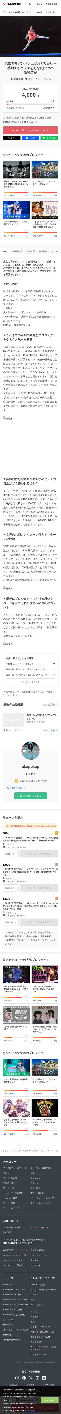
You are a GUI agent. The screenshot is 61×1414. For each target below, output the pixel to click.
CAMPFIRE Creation (12, 1294)
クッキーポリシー (38, 1354)
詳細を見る (9, 854)
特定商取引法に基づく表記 (42, 1331)
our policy (31, 1410)
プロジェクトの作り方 (13, 1260)
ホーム (5, 251)
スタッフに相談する (39, 1227)
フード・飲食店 (10, 1178)
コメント (55, 251)
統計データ (35, 1265)
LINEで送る (51, 137)
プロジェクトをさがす (46, 12)
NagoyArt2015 (17, 787)
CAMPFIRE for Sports (12, 1309)
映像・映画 (35, 1187)
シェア (32, 137)
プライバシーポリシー (40, 1326)
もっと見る (49, 704)
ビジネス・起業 (10, 1198)
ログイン (38, 4)
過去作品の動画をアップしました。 (42, 716)
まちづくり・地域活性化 (41, 1167)
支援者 (30, 251)
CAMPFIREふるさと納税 (14, 1314)
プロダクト (8, 1172)
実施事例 (34, 1260)
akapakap (19, 78)
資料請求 (7, 1232)
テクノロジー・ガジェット (15, 1167)
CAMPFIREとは (38, 1284)
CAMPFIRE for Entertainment (16, 1304)
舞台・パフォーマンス (39, 78)
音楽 (32, 1172)
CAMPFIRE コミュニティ (14, 1289)
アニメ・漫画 (9, 1182)
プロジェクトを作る (12, 1227)
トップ (5, 1150)
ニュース (34, 1294)
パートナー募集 (47, 1384)
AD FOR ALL (9, 1319)
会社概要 (14, 1384)
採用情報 (30, 1384)
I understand (49, 1400)
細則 (32, 1321)
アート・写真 (9, 1203)
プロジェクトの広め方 (13, 1265)
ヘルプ (33, 1299)
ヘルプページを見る (30, 681)
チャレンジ (35, 1178)
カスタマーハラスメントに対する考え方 (43, 1348)
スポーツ (34, 1182)
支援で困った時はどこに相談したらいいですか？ (27, 674)
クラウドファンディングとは (16, 1255)
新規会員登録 (51, 4)
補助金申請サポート (12, 1339)
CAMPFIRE (8, 1284)
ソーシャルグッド (11, 1207)
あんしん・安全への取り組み (43, 1289)
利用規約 (34, 1316)
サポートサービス (38, 1255)
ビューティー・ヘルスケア (42, 1198)
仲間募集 (43, 251)
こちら (38, 691)
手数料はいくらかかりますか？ (19, 664)
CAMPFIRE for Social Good (15, 1299)
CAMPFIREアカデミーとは (15, 1250)
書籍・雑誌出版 (37, 1192)
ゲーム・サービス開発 (13, 1192)
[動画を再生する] (30, 37)
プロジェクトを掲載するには (15, 12)
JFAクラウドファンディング (15, 1329)
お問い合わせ (36, 1304)
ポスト (13, 137)
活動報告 (17, 251)
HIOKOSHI (8, 1324)
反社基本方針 (36, 1341)
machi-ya (7, 1334)
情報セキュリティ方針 (40, 1336)
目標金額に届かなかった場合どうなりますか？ (26, 669)
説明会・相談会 (37, 1250)
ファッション (9, 1187)
